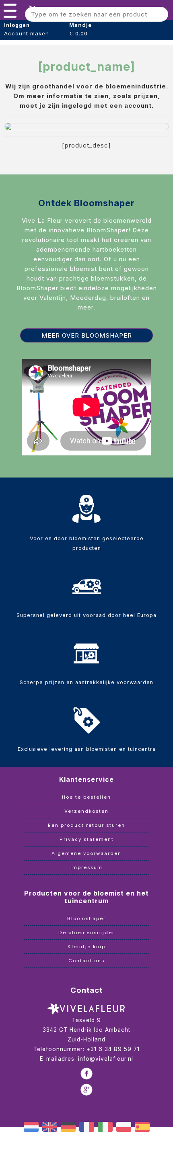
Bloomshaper (86, 918)
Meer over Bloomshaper (86, 335)
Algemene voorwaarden (86, 853)
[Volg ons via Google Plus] (86, 1090)
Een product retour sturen (86, 825)
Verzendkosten (86, 811)
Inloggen (17, 25)
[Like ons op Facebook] (86, 1074)
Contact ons (86, 960)
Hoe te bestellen (86, 797)
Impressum (86, 867)
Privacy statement (87, 839)
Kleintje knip (86, 946)
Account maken (26, 33)
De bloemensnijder (86, 932)
